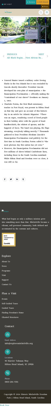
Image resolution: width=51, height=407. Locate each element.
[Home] (8, 12)
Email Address (10, 340)
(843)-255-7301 (11, 382)
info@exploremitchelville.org (19, 343)
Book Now (4, 405)
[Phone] (7, 373)
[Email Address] (7, 334)
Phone (7, 378)
